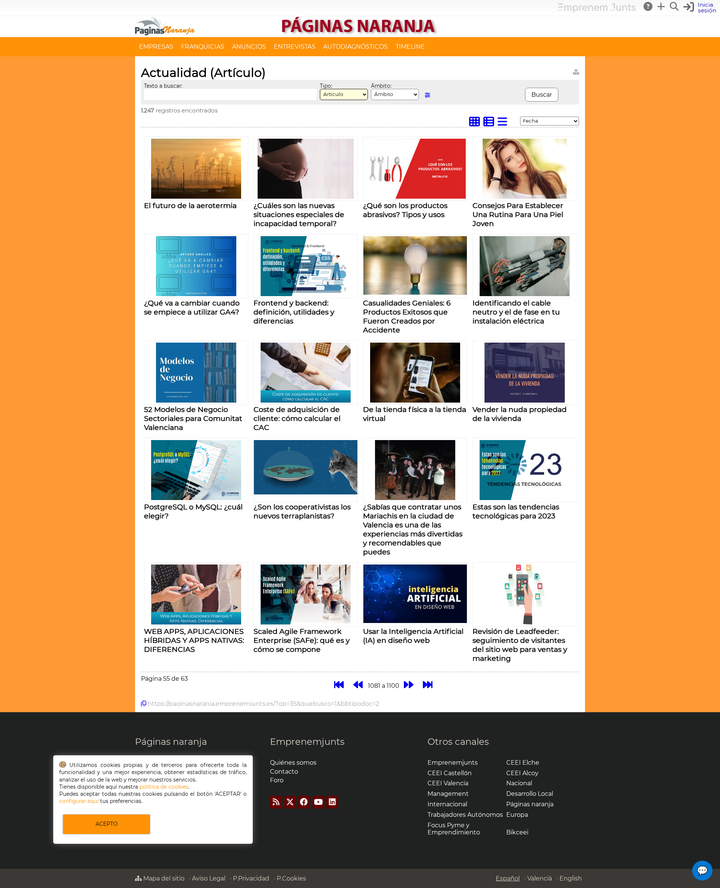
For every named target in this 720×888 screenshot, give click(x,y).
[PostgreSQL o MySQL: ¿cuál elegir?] (196, 498)
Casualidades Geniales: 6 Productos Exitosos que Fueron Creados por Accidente (407, 316)
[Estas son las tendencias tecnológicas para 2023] (525, 498)
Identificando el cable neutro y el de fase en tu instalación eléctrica (516, 311)
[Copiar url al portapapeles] (143, 704)
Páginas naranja (171, 741)
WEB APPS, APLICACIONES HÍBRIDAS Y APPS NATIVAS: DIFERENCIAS (194, 640)
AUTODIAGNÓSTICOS (355, 46)
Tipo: (326, 86)
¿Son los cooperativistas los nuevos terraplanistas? (302, 511)
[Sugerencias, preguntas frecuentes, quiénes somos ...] (648, 6)
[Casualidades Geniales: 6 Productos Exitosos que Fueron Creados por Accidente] (415, 292)
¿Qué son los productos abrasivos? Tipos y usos (405, 210)
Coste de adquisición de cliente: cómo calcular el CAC (297, 418)
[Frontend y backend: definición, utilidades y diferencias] (306, 294)
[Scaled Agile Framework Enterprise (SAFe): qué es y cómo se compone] (306, 622)
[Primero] (338, 684)
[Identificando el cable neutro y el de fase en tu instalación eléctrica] (525, 294)
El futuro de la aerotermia (190, 205)
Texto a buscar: (163, 86)
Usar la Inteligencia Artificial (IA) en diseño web (413, 636)
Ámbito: (381, 86)
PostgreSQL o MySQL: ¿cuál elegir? (193, 511)
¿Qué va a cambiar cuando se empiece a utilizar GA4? (192, 307)
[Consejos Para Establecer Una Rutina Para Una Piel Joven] (525, 196)
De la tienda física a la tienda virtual (414, 414)
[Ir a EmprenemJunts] (597, 10)
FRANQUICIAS (202, 46)
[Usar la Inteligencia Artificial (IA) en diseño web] (415, 620)
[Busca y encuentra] (674, 6)
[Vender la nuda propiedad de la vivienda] (524, 400)
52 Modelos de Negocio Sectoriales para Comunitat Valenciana (193, 418)
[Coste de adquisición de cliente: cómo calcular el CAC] (306, 400)
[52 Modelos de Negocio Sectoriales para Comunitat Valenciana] (196, 400)
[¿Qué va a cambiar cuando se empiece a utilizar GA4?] (196, 294)
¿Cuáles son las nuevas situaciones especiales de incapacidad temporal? (299, 214)
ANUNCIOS (249, 46)
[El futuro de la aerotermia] (196, 196)
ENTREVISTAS (294, 46)
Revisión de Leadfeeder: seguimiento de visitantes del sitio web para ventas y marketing (519, 645)
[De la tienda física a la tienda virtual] (415, 400)
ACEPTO (106, 824)
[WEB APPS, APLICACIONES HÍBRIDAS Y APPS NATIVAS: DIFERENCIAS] (196, 622)
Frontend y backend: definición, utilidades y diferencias (294, 311)
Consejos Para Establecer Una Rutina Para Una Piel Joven (517, 214)
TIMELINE (410, 46)
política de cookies (164, 787)
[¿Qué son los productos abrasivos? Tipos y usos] (415, 196)
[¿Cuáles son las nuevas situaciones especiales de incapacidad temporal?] (306, 196)
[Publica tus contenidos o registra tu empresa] (661, 6)
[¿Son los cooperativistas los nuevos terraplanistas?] (305, 492)
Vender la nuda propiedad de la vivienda (519, 414)
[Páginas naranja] (360, 33)
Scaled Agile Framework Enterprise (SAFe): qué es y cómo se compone (302, 640)
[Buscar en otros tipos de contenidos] (576, 70)
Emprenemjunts (307, 741)
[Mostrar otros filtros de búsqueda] (427, 95)
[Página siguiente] (408, 684)
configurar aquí (79, 801)
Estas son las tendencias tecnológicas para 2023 (515, 511)
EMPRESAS (156, 46)
